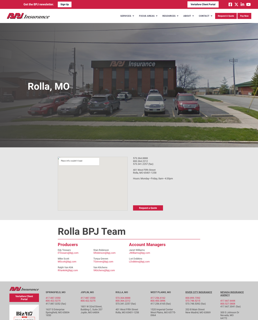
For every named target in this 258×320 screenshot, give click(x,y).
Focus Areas (147, 16)
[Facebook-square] (230, 4)
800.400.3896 (157, 300)
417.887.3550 (53, 297)
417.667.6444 (227, 300)
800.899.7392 (192, 297)
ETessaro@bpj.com (68, 252)
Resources (169, 16)
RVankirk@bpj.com (68, 270)
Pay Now (244, 16)
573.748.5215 (192, 300)
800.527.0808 (227, 303)
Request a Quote (226, 16)
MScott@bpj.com (67, 261)
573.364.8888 (123, 297)
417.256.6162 (157, 297)
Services (125, 16)
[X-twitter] (236, 4)
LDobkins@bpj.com (139, 261)
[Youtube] (248, 4)
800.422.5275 (53, 300)
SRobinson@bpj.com (104, 252)
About (187, 16)
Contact (204, 16)
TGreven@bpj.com (103, 261)
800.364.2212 (123, 300)
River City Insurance (198, 292)
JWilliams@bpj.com (139, 252)
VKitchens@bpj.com (104, 270)
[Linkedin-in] (242, 4)
